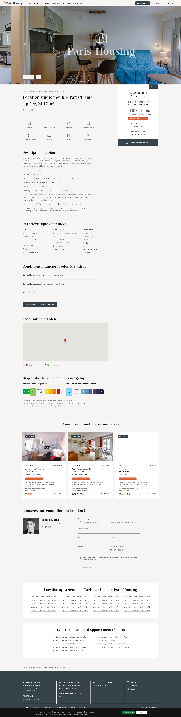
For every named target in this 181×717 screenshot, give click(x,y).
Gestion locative (142, 3)
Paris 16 (137, 597)
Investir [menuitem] (36, 3)
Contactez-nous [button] (67, 697)
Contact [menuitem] (75, 3)
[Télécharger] (151, 86)
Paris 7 (74, 600)
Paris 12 (106, 600)
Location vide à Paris (66, 644)
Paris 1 (43, 597)
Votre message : (83, 528)
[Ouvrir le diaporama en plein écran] (38, 77)
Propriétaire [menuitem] (46, 3)
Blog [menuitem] (81, 3)
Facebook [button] (133, 689)
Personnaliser (141, 712)
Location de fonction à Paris (112, 637)
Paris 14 (106, 607)
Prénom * (113, 537)
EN (172, 3)
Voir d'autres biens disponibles (140, 143)
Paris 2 (43, 600)
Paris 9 (74, 607)
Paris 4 (43, 607)
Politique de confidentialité (74, 714)
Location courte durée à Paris (70, 637)
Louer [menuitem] (30, 3)
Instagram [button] (133, 686)
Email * (80, 546)
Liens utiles (82, 708)
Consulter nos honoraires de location (39, 304)
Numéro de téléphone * (117, 546)
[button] (176, 3)
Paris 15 (106, 610)
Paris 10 (75, 610)
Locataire (32, 667)
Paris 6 (74, 597)
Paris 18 (137, 603)
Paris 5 (43, 610)
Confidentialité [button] (47, 708)
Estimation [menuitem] (57, 3)
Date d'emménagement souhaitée (89, 519)
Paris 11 (106, 597)
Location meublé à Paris (68, 640)
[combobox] (113, 550)
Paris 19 (137, 607)
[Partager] (156, 86)
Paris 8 (74, 603)
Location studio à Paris (105, 640)
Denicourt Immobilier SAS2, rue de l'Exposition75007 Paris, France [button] (34, 688)
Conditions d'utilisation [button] (31, 708)
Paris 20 (137, 610)
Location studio (42, 667)
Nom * (80, 537)
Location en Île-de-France (112, 647)
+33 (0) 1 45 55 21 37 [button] (48, 527)
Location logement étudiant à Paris (111, 644)
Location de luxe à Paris (68, 650)
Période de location (116, 519)
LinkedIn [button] (133, 682)
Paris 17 (137, 600)
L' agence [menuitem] (66, 3)
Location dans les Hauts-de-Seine (72, 647)
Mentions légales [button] (61, 708)
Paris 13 (106, 603)
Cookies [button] (72, 708)
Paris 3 (43, 603)
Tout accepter (129, 712)
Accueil (25, 667)
